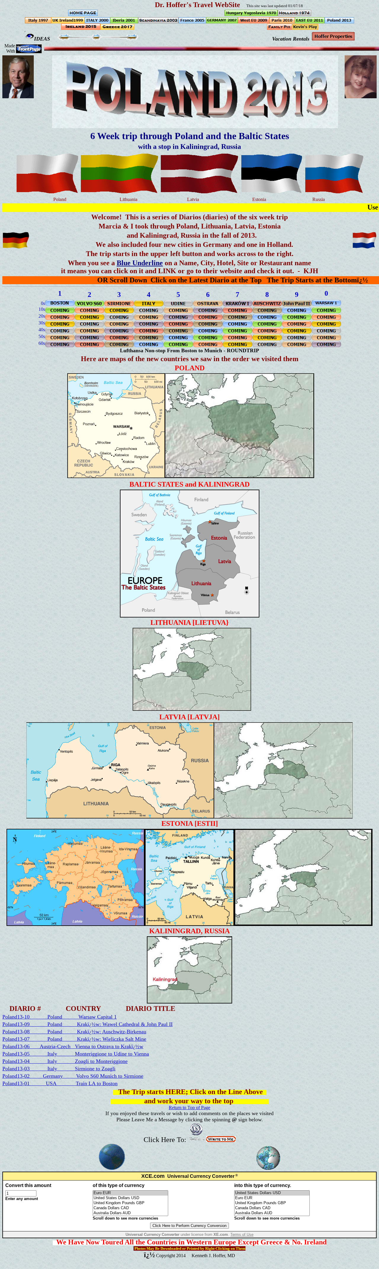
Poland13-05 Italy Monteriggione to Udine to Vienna (75, 1054)
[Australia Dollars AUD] (130, 1213)
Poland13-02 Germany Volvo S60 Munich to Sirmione (72, 1076)
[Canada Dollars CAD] (130, 1208)
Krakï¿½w (132, 1046)
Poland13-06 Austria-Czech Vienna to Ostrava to (61, 1046)
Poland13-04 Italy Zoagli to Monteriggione (65, 1061)
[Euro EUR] (130, 1193)
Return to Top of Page (189, 1107)
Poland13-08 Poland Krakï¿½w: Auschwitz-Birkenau (74, 1032)
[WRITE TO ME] (221, 1140)
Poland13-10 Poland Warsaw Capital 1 (59, 1017)
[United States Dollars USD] (130, 1198)
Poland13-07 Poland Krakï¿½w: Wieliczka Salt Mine (74, 1039)
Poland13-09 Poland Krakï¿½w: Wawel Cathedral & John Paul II (87, 1024)
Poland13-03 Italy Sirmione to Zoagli (58, 1069)
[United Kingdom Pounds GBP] (130, 1203)
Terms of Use (241, 1234)
